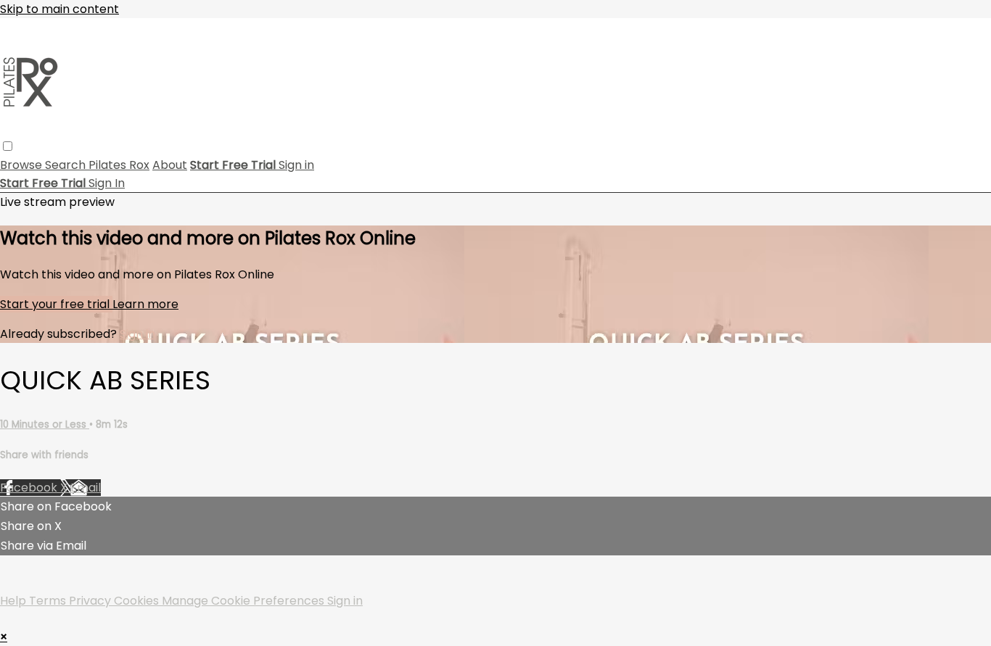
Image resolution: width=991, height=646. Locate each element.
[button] (7, 146)
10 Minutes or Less (44, 424)
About (169, 165)
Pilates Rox (119, 165)
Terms (49, 600)
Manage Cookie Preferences (244, 600)
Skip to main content (59, 9)
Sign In (107, 183)
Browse (22, 165)
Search (67, 165)
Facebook (30, 487)
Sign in (296, 165)
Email (85, 487)
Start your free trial (56, 304)
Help (14, 600)
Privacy (91, 600)
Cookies (138, 600)
